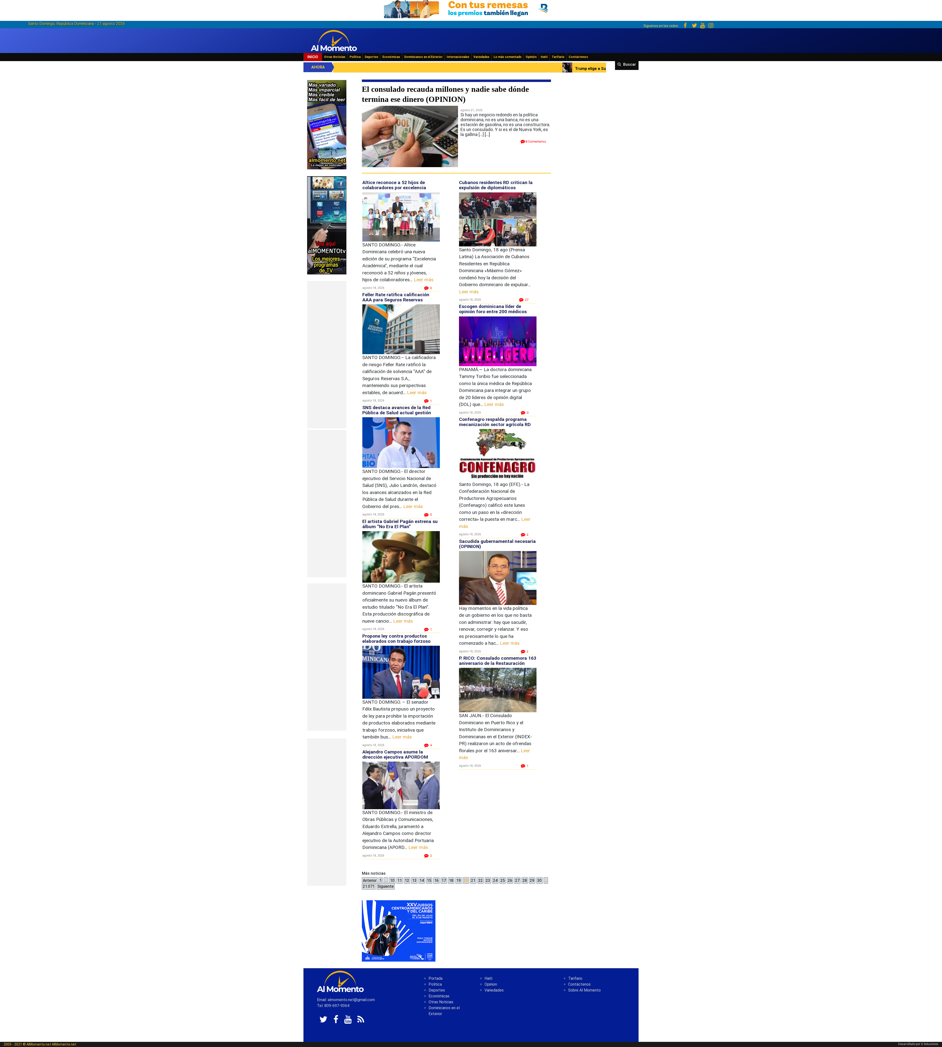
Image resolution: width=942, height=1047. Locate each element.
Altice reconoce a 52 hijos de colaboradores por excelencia (394, 185)
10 (392, 880)
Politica (435, 984)
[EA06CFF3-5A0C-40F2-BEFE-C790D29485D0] (326, 225)
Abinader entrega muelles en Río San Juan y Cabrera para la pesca (603, 68)
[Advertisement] (326, 354)
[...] (487, 134)
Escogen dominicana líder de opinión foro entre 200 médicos (493, 309)
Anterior (370, 880)
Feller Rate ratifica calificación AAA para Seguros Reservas (395, 297)
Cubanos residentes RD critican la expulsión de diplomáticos (496, 185)
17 (444, 880)
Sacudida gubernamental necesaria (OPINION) (497, 543)
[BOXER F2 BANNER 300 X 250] (398, 930)
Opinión (531, 57)
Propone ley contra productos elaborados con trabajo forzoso (396, 638)
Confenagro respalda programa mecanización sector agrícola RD (495, 421)
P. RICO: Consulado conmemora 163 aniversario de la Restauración (497, 660)
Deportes (371, 57)
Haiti (488, 978)
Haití (544, 57)
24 (495, 880)
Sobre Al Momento (584, 990)
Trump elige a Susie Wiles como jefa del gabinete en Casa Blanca (462, 68)
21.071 (369, 886)
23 (488, 880)
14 (421, 880)
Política (355, 57)
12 (407, 880)
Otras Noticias (334, 57)
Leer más (423, 279)
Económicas (391, 57)
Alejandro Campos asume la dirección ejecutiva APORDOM (395, 754)
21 (473, 880)
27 (517, 880)
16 (436, 880)
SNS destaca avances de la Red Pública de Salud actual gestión (396, 410)
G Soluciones (929, 1044)
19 (458, 880)
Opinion (490, 984)
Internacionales (458, 57)
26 (510, 880)
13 (414, 880)
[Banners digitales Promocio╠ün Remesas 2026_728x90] (471, 8)
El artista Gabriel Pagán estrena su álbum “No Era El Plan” (400, 524)
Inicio (312, 57)
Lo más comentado (508, 57)
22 (480, 880)
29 (532, 880)
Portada (436, 978)
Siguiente (386, 886)
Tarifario (558, 57)
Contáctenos (578, 57)
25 (502, 880)
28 (525, 880)
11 (399, 880)
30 (539, 880)
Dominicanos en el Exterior (423, 57)
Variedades (481, 57)
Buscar (629, 64)
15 (429, 880)
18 (451, 880)
